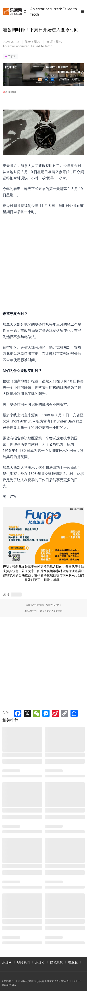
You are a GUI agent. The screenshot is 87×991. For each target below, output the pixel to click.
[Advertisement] (41, 258)
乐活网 (7, 962)
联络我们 (23, 962)
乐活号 (40, 962)
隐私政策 (56, 962)
